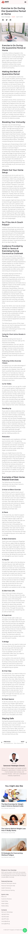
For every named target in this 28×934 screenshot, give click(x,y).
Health (13, 16)
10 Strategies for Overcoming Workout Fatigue (12, 854)
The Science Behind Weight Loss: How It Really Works (13, 829)
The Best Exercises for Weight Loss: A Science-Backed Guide (12, 805)
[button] (25, 2)
